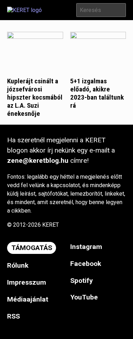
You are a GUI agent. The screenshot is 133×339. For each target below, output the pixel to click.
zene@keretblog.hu (37, 160)
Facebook (85, 264)
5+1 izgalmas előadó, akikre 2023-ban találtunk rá (97, 93)
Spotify (81, 280)
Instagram (86, 247)
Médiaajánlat (27, 299)
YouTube (84, 297)
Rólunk (17, 265)
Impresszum (26, 282)
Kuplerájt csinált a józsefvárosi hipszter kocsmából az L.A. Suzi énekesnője (34, 97)
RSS (13, 316)
